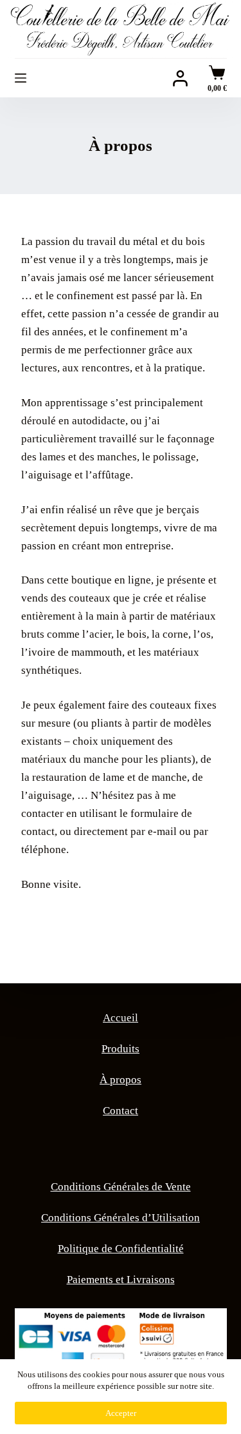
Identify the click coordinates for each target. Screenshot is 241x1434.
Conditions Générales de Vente (121, 1187)
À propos (120, 1080)
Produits (120, 1049)
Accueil (120, 1018)
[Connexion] (180, 78)
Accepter (120, 1413)
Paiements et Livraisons (121, 1279)
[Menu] (20, 78)
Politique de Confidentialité (121, 1248)
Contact (120, 1111)
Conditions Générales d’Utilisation (120, 1218)
